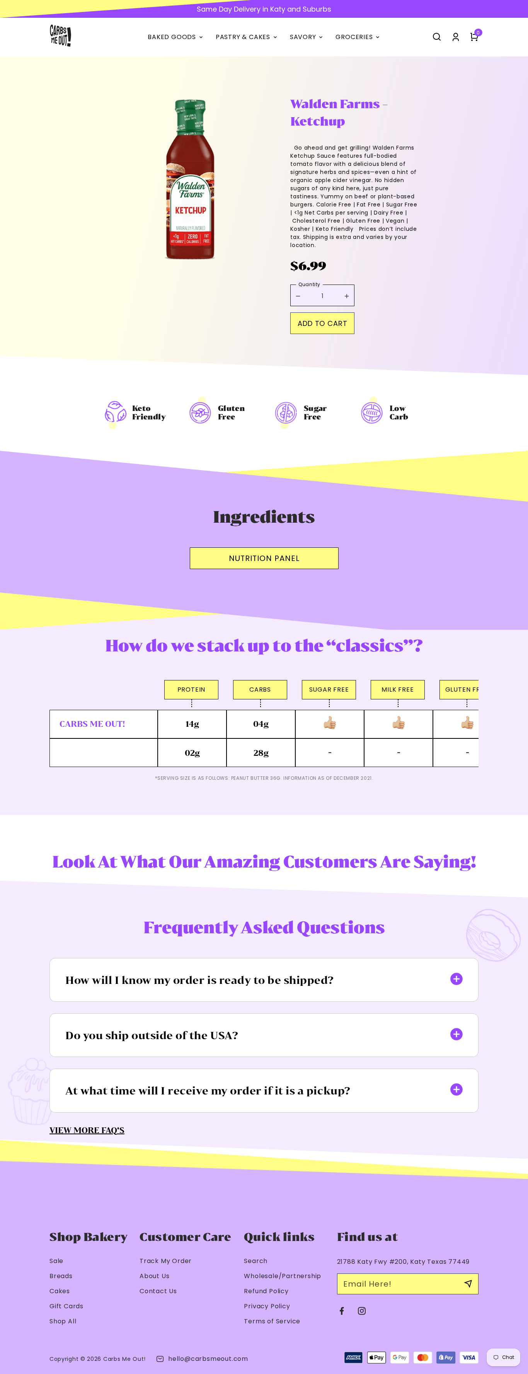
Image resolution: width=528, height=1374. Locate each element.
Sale (56, 1260)
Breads (61, 1276)
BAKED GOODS (176, 37)
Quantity (309, 284)
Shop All (62, 1321)
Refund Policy (266, 1291)
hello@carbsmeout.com (208, 1358)
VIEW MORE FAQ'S (86, 1130)
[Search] (437, 36)
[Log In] (456, 36)
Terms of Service (272, 1321)
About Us (154, 1276)
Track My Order (166, 1260)
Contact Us (158, 1291)
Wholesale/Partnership (282, 1276)
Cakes (59, 1291)
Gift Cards (66, 1306)
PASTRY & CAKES (247, 37)
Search (255, 1260)
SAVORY (307, 37)
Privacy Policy (267, 1306)
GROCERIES (358, 37)
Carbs (112, 1359)
